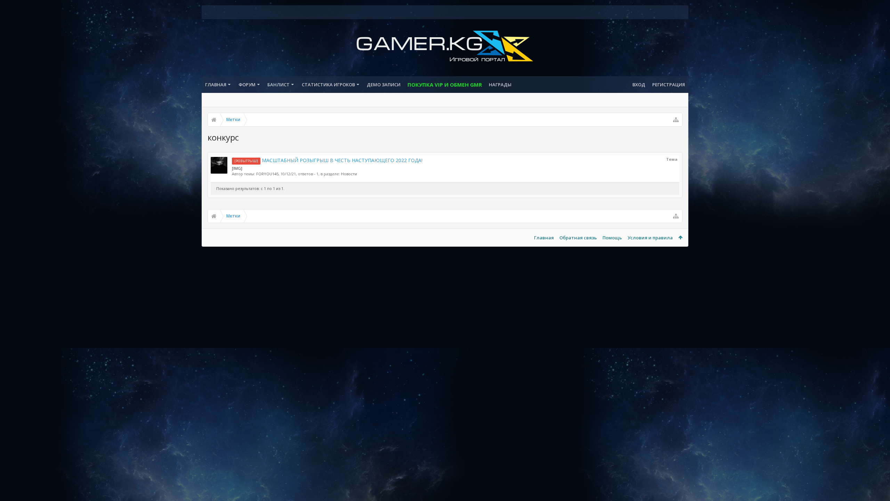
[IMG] (237, 168)
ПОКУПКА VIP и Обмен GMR (444, 84)
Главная (215, 84)
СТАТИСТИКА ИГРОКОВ (328, 84)
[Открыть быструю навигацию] (676, 119)
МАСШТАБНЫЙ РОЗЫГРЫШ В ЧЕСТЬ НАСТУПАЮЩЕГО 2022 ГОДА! (328, 160)
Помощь (612, 237)
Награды (500, 84)
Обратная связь (578, 237)
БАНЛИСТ (278, 84)
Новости (349, 173)
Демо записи (383, 84)
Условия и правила (650, 237)
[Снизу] (877, 487)
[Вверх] (877, 473)
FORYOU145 (267, 173)
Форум (247, 84)
